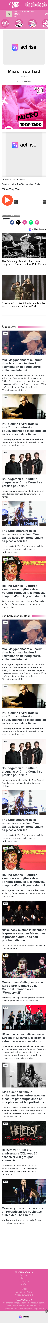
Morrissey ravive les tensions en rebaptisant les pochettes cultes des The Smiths (22, 1211)
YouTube (24, 1284)
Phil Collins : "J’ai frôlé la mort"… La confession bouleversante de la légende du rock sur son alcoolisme (24, 429)
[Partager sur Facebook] (11, 223)
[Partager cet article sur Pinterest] (24, 223)
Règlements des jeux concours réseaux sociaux (24, 1302)
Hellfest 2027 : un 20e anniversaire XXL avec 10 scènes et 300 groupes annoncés (19, 1155)
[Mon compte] (44, 4)
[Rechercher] (38, 4)
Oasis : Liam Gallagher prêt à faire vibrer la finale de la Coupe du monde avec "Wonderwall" (22, 987)
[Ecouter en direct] (33, 4)
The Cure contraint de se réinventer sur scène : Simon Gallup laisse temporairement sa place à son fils (22, 536)
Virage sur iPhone (24, 1292)
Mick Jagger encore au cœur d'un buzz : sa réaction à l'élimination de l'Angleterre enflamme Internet (22, 365)
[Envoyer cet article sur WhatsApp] (30, 223)
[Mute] (46, 14)
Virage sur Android (24, 1295)
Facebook (24, 1275)
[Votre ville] (27, 4)
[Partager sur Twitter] (18, 223)
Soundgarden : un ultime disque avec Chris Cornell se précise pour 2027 (22, 482)
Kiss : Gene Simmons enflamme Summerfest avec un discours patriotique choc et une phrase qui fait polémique (23, 1097)
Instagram (24, 1281)
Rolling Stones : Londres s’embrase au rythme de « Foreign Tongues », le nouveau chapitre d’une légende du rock (24, 591)
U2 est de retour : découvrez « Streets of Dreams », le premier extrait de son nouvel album (23, 1038)
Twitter (24, 1278)
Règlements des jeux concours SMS (24, 1305)
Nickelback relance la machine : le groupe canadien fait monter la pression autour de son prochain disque (24, 935)
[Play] (3, 21)
